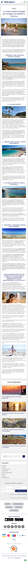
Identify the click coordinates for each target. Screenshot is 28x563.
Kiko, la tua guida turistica (7, 472)
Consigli (3, 467)
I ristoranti (18, 507)
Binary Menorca (17, 557)
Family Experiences (6, 469)
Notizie (3, 475)
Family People (5, 470)
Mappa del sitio (23, 555)
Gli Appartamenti (18, 504)
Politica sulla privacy (10, 555)
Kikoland (9, 507)
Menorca (4, 474)
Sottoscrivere (21, 490)
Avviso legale (4, 555)
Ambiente (4, 465)
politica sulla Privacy (22, 494)
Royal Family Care (5, 477)
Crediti (9, 557)
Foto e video (14, 510)
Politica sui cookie (17, 555)
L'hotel (7, 504)
